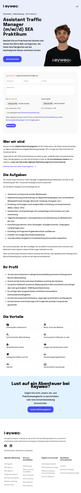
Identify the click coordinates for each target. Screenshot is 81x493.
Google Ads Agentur (11, 474)
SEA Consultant (28, 479)
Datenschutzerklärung (30, 112)
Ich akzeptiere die (23, 112)
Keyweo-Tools (9, 485)
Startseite (7, 14)
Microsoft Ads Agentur (11, 478)
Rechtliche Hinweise (67, 469)
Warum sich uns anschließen (28, 470)
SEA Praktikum (28, 486)
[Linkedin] (10, 445)
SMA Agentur (8, 471)
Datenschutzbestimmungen (68, 473)
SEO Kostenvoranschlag (50, 467)
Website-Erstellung (10, 481)
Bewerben (11, 125)
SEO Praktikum (28, 482)
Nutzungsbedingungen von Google (20, 120)
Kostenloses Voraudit (49, 464)
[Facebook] (5, 445)
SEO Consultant (28, 475)
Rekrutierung (18, 14)
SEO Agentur (8, 464)
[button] (77, 6)
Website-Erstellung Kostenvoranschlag (48, 472)
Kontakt (63, 466)
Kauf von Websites (48, 476)
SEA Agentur (8, 467)
